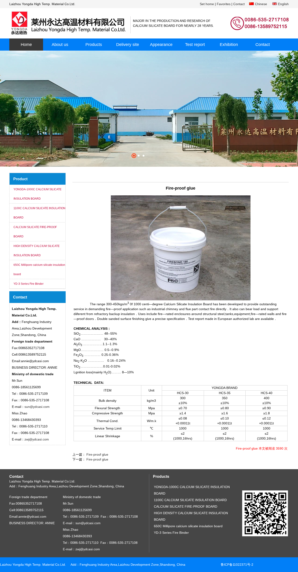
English (283, 4)
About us (60, 44)
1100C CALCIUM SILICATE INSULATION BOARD (39, 213)
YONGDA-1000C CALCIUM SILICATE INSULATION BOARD (37, 194)
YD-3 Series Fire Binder (29, 283)
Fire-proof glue (96, 454)
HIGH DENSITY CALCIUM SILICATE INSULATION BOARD (37, 250)
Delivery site (127, 44)
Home (26, 44)
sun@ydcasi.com (37, 407)
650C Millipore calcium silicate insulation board (39, 269)
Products (93, 44)
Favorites (223, 4)
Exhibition (229, 44)
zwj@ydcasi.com (36, 439)
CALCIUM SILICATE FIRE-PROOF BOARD (35, 231)
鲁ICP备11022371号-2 (237, 564)
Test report (195, 44)
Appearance (161, 44)
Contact (239, 4)
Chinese (261, 4)
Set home (207, 4)
